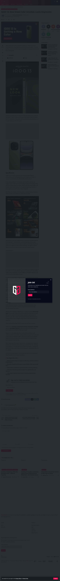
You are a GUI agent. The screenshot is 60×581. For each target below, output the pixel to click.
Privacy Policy (18, 578)
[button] (55, 579)
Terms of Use (25, 578)
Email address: (31, 289)
